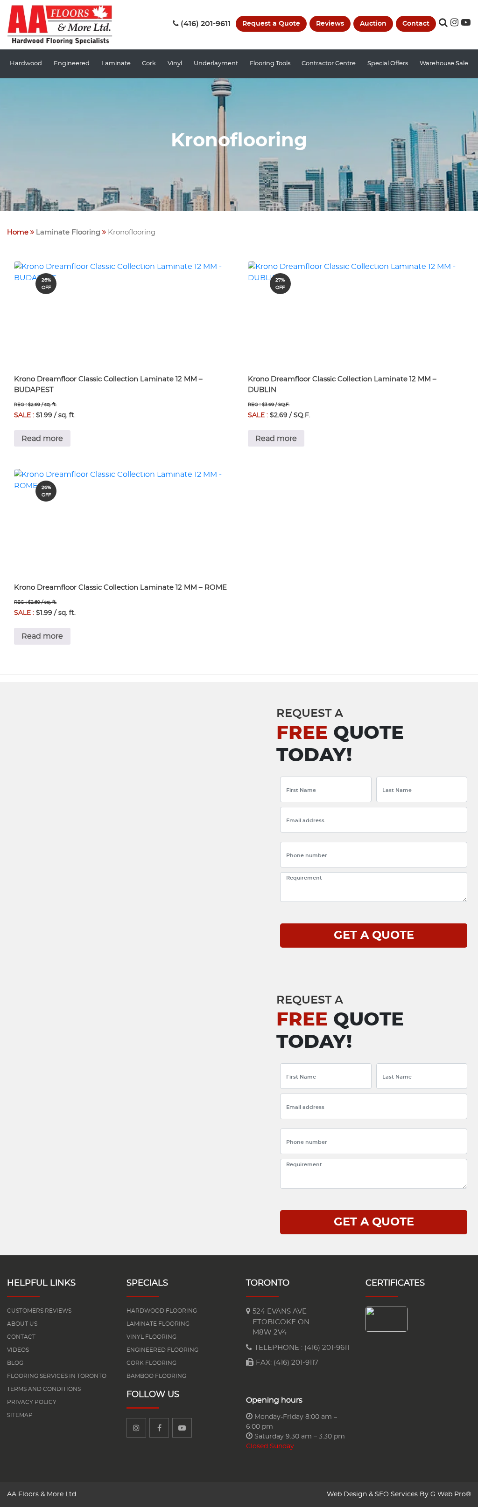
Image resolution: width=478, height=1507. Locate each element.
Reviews (330, 24)
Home (17, 232)
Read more (42, 438)
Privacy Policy (31, 1402)
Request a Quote (271, 24)
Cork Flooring (151, 1363)
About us (22, 1324)
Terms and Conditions (44, 1389)
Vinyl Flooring (151, 1337)
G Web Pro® (450, 1494)
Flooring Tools (270, 64)
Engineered (72, 64)
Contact (415, 24)
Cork (149, 64)
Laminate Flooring (68, 232)
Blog (15, 1363)
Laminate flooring (158, 1324)
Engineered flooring (162, 1350)
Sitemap (20, 1415)
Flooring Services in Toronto (56, 1376)
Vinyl (175, 64)
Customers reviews (39, 1311)
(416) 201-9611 (206, 24)
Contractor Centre (329, 64)
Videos (18, 1350)
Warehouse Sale (444, 64)
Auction (373, 24)
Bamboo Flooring (156, 1376)
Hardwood (26, 64)
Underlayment (216, 64)
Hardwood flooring (162, 1311)
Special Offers (387, 64)
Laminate (116, 64)
